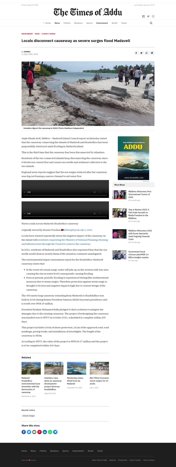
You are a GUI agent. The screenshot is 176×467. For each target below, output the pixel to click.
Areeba (27, 52)
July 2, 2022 (86, 229)
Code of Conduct (135, 460)
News (57, 23)
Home (48, 23)
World (114, 23)
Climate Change (48, 34)
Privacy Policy (122, 460)
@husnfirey (70, 229)
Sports (89, 23)
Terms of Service (148, 460)
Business (78, 23)
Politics (67, 23)
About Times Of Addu (99, 460)
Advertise (112, 460)
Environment (102, 23)
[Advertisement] (133, 288)
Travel (124, 23)
